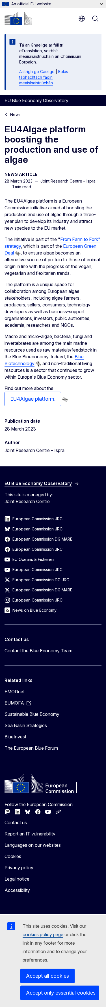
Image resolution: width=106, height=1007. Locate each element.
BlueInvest (15, 737)
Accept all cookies (47, 976)
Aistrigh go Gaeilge (37, 71)
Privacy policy (19, 867)
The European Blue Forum (31, 748)
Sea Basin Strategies (26, 725)
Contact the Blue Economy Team (38, 650)
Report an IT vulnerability (30, 834)
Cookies (13, 856)
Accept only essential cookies (61, 993)
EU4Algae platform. (32, 399)
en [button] (81, 18)
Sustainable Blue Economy (32, 714)
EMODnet (15, 691)
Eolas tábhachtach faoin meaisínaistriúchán (43, 77)
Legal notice (17, 879)
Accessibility (17, 890)
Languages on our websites (33, 845)
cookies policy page (43, 934)
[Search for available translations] (18, 253)
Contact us (16, 822)
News (15, 114)
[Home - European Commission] (18, 18)
